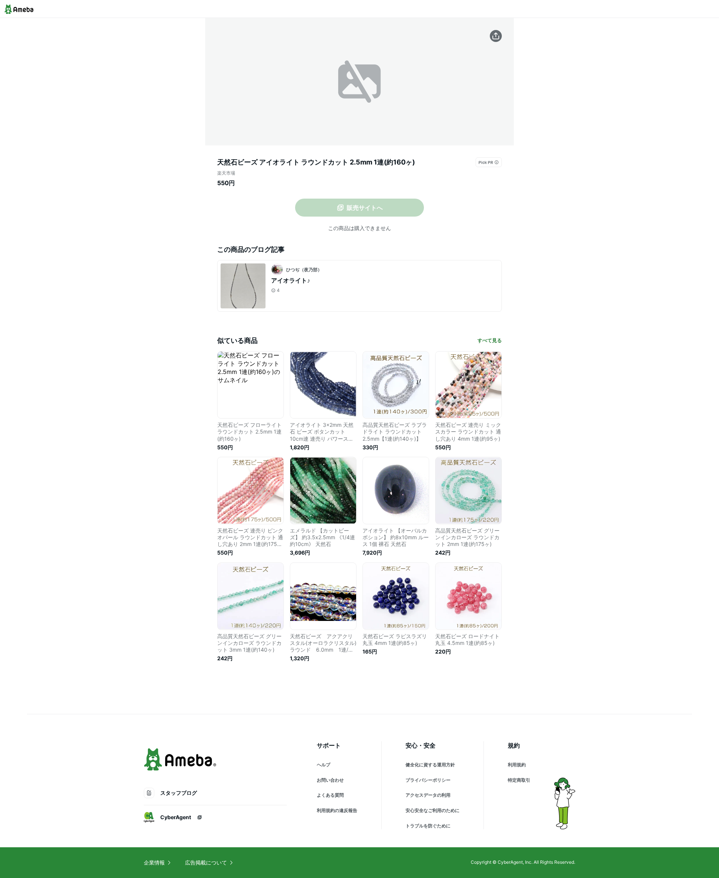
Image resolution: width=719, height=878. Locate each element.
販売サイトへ (365, 207)
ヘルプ (323, 764)
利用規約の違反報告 (337, 810)
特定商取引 (519, 780)
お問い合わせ (330, 780)
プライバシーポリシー (428, 780)
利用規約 (517, 764)
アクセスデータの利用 (428, 795)
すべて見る (489, 340)
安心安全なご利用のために (432, 810)
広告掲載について (206, 862)
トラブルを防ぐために (428, 826)
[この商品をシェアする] (496, 36)
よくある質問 (330, 795)
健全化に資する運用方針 (430, 764)
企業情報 (154, 862)
